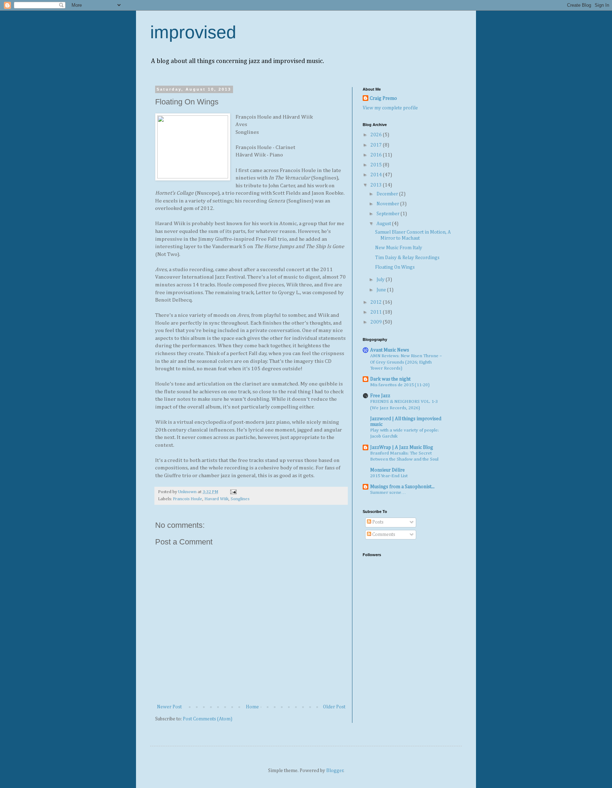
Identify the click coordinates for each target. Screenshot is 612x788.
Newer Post (169, 706)
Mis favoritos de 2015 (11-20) (400, 385)
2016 (376, 155)
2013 (376, 185)
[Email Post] (233, 492)
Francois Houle (187, 499)
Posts (377, 522)
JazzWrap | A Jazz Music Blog (401, 447)
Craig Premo (383, 98)
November (388, 203)
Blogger (335, 770)
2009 (376, 322)
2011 (376, 312)
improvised (193, 32)
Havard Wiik (216, 499)
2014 (376, 174)
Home (252, 706)
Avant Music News (389, 350)
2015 (376, 164)
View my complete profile (390, 107)
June (381, 289)
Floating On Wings (395, 267)
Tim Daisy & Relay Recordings (407, 257)
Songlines (240, 499)
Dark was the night (390, 379)
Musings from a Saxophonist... (402, 486)
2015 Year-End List (389, 476)
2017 (376, 145)
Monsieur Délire (387, 470)
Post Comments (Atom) (207, 718)
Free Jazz (380, 395)
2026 (376, 134)
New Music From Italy (398, 247)
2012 (376, 302)
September (388, 213)
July (381, 279)
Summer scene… (388, 492)
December (387, 194)
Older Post (334, 706)
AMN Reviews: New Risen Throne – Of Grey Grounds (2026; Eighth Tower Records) (406, 362)
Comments (383, 534)
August (384, 223)
